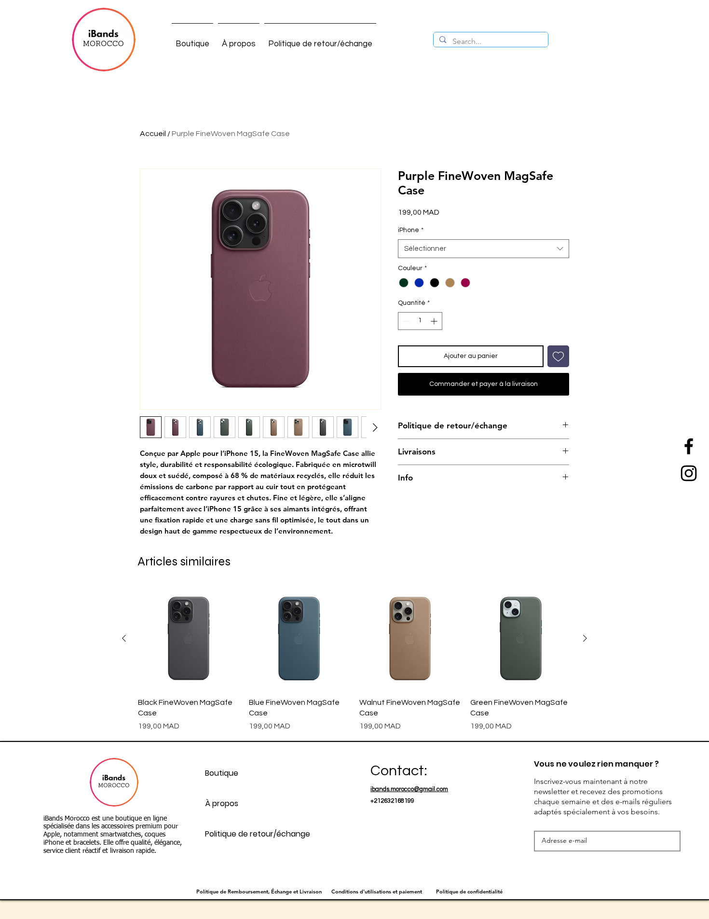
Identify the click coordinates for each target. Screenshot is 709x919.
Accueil (153, 133)
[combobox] (483, 248)
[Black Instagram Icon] (688, 473)
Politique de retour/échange (257, 833)
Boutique (221, 773)
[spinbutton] (420, 321)
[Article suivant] (585, 638)
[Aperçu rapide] (188, 638)
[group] (354, 660)
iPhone (410, 230)
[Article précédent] (124, 638)
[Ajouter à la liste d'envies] (558, 356)
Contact (397, 770)
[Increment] (435, 321)
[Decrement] (405, 321)
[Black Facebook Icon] (688, 446)
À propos (221, 803)
